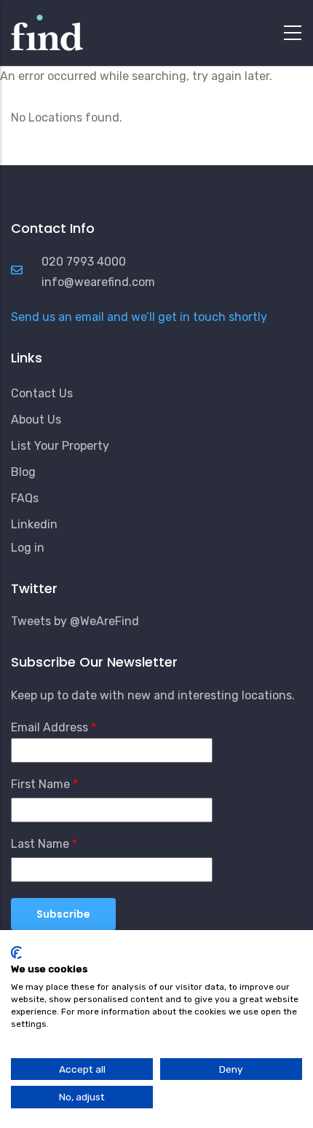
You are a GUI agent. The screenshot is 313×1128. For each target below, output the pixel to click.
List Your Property (60, 446)
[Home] (47, 29)
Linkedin (34, 524)
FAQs (25, 498)
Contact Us (42, 393)
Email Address (49, 727)
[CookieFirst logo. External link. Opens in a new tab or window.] (16, 952)
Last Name (40, 844)
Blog (23, 472)
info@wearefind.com (98, 282)
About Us (36, 419)
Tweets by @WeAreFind (75, 621)
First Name (40, 784)
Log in (27, 548)
